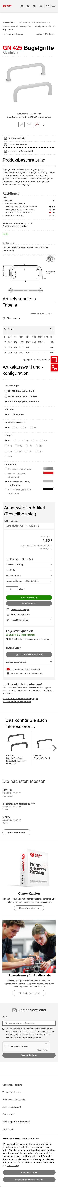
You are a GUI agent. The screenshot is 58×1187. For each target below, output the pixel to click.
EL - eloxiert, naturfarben (20, 469)
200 (20, 451)
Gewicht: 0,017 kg (14, 564)
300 (10, 456)
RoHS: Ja (10, 570)
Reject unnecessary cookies (29, 1179)
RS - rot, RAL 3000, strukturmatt (17, 475)
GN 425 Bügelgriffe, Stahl (21, 391)
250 (40, 451)
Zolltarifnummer (13, 575)
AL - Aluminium (16, 414)
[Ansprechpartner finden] (54, 359)
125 (20, 446)
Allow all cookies (29, 1172)
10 (17, 427)
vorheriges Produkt (14, 34)
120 (10, 446)
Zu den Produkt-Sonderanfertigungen (20, 698)
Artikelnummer (11, 521)
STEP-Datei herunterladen (31, 654)
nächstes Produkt (44, 34)
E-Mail (5, 1016)
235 (30, 451)
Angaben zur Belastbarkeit (20, 151)
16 (35, 427)
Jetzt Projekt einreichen (29, 993)
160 (40, 446)
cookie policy (13, 1165)
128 (30, 446)
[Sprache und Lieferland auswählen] (28, 6)
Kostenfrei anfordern (29, 908)
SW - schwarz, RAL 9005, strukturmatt (20, 491)
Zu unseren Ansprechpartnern (17, 701)
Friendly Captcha (42, 1050)
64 (18, 440)
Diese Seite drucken (17, 145)
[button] (22, 6)
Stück (21, 589)
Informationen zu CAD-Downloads (27, 673)
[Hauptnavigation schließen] (54, 6)
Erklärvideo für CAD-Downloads (25, 669)
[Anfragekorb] (34, 6)
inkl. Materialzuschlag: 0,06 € (19, 559)
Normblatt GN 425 (17, 138)
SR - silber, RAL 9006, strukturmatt (19, 483)
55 (9, 440)
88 (27, 440)
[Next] (43, 124)
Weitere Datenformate (16, 662)
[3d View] (50, 259)
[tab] (21, 124)
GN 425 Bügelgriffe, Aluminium (23, 401)
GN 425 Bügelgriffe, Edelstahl (23, 396)
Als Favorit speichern (20, 614)
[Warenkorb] (40, 6)
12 (26, 427)
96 (36, 440)
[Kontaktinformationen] (54, 367)
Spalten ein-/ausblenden (40, 314)
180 (10, 451)
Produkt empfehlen (19, 620)
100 (45, 440)
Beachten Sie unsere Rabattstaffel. (22, 581)
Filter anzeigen (14, 318)
